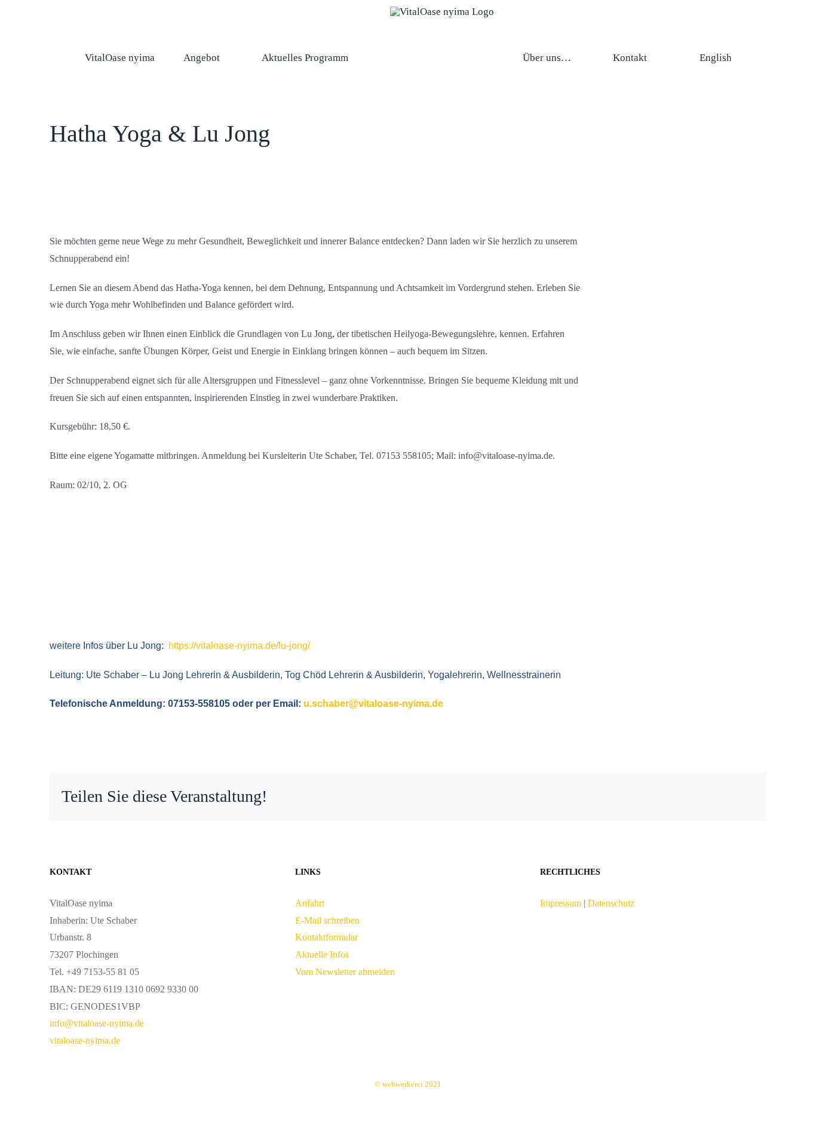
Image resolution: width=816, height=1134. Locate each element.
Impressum (562, 903)
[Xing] (725, 796)
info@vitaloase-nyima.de (97, 1023)
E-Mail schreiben (327, 920)
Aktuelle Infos (322, 954)
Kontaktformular (326, 937)
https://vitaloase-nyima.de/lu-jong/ (238, 645)
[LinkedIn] (687, 796)
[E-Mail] (744, 796)
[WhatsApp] (706, 796)
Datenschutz (611, 903)
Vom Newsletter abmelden (345, 972)
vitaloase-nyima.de (85, 1040)
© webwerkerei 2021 (408, 1084)
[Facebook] (668, 796)
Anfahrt (309, 903)
